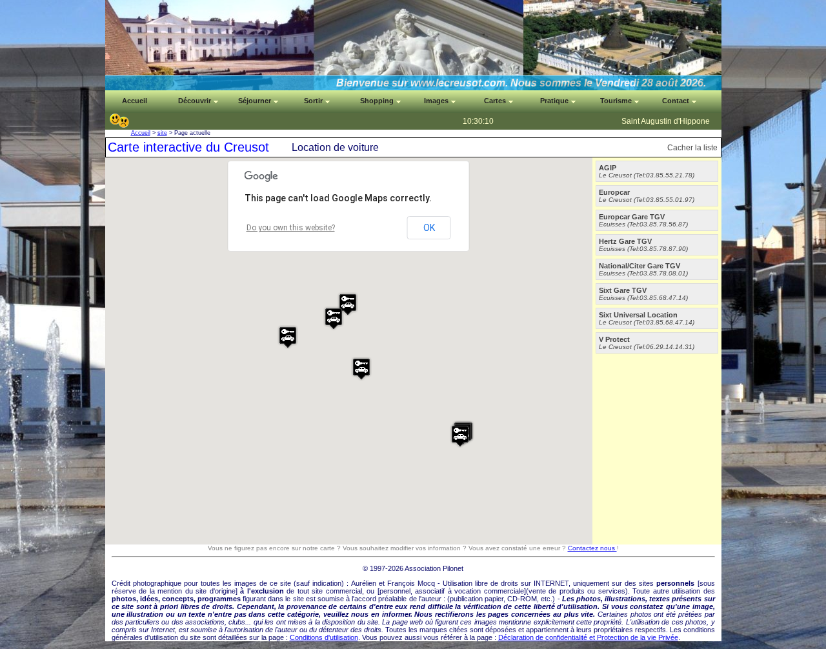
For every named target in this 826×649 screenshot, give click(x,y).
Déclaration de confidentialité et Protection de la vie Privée (588, 637)
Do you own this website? (291, 227)
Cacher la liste (692, 147)
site (162, 133)
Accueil (140, 133)
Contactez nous (592, 548)
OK (429, 228)
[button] (287, 337)
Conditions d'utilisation (324, 637)
